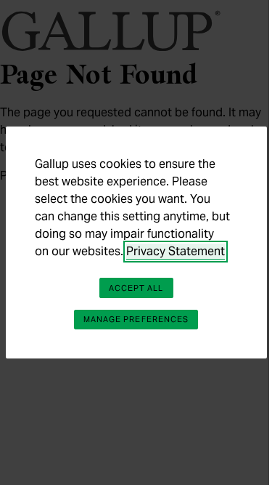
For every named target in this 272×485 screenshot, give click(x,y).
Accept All (136, 288)
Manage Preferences (136, 319)
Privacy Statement (175, 251)
